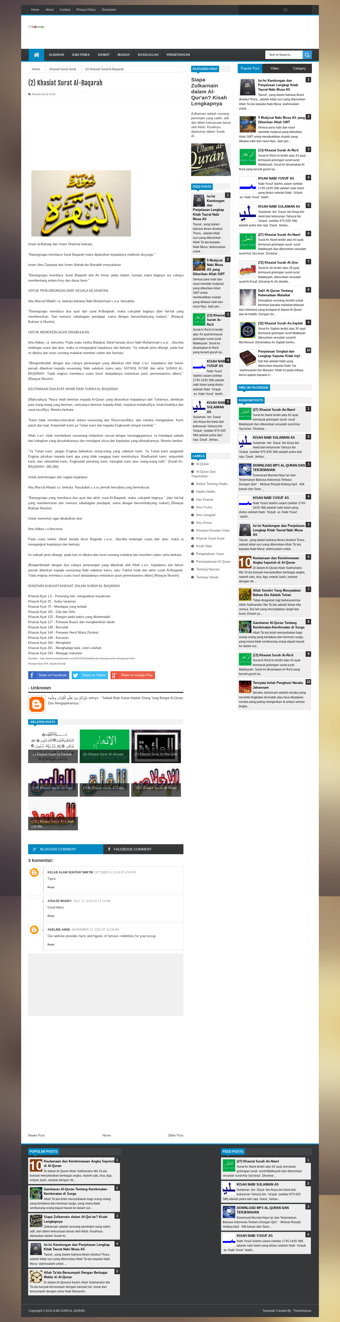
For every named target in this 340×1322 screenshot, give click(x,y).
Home (35, 9)
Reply (51, 887)
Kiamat (104, 55)
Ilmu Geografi (206, 515)
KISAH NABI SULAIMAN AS (216, 407)
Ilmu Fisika (81, 55)
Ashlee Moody (60, 901)
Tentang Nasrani (208, 569)
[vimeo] (265, 10)
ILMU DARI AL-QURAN (69, 1311)
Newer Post (36, 1135)
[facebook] (244, 10)
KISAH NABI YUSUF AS (271, 498)
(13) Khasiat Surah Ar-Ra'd (216, 319)
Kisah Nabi (204, 546)
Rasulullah (148, 55)
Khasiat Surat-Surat (210, 538)
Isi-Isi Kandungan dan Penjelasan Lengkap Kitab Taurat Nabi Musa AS (279, 530)
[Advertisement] (221, 32)
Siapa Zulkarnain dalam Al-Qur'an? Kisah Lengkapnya (209, 91)
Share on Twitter (94, 675)
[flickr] (275, 10)
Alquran (56, 55)
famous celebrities (121, 936)
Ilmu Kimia (204, 523)
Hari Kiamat (204, 499)
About (50, 9)
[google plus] (306, 10)
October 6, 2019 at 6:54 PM (115, 872)
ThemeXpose (302, 1311)
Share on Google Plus (137, 675)
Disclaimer (109, 9)
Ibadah (124, 55)
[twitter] (254, 10)
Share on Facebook (53, 675)
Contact (65, 9)
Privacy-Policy (86, 9)
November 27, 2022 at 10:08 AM (95, 929)
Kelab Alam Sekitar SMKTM (70, 872)
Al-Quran (202, 464)
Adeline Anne (59, 929)
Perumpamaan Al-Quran (213, 561)
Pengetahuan (178, 55)
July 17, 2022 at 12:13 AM (92, 901)
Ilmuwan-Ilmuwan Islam (213, 530)
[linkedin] (296, 10)
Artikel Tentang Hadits (212, 484)
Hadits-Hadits (206, 491)
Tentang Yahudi (207, 577)
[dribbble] (285, 10)
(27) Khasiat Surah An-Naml (274, 410)
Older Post (175, 1135)
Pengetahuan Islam (210, 554)
